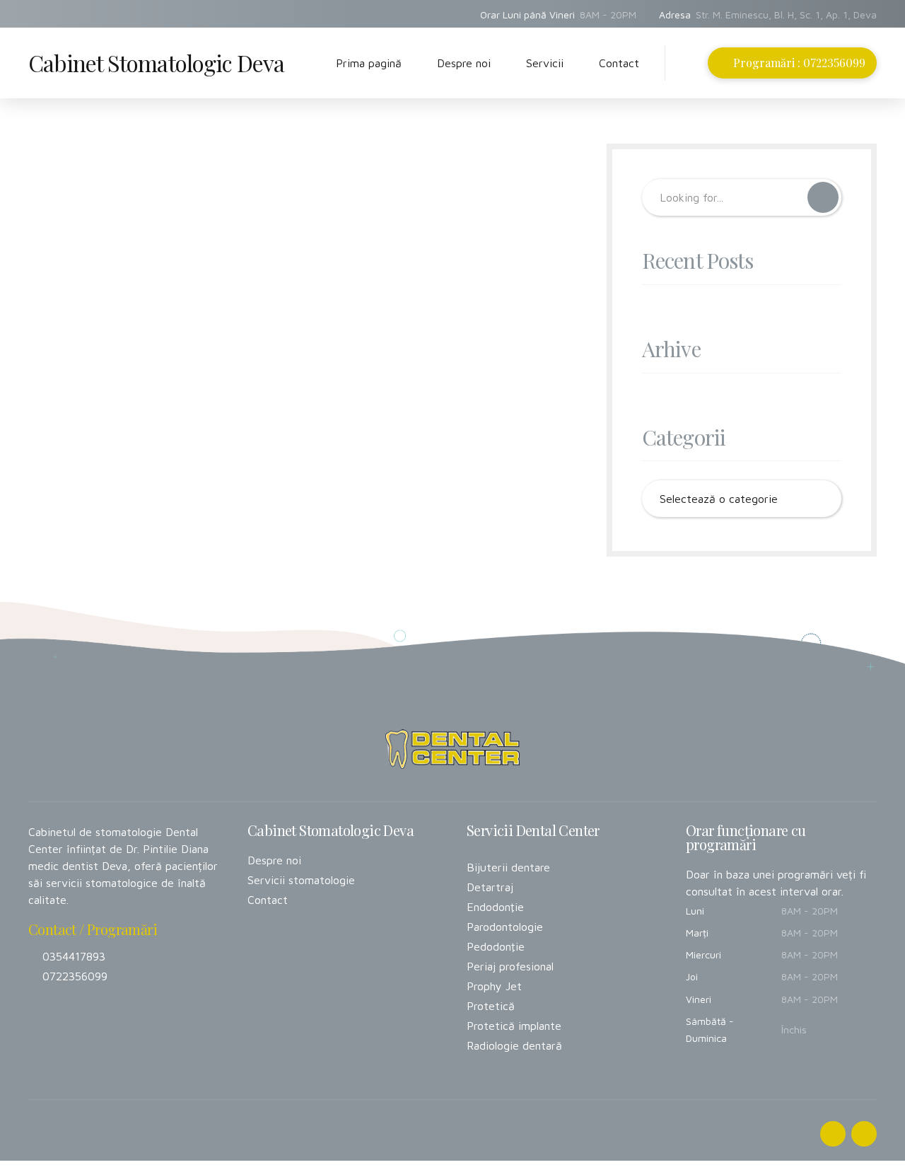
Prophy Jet (494, 986)
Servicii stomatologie (301, 880)
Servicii (545, 63)
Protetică (491, 1005)
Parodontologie (505, 926)
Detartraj (490, 887)
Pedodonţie (496, 946)
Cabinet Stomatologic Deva (156, 62)
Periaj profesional (510, 966)
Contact (619, 63)
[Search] (692, 63)
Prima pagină (369, 63)
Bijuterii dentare (508, 867)
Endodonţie (495, 906)
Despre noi (464, 63)
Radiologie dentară (514, 1045)
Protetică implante (514, 1025)
